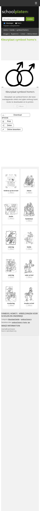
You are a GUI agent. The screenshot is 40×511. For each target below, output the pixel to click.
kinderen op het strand (11, 191)
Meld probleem (32, 34)
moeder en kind (29, 303)
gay (29, 322)
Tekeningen (9, 23)
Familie (12, 30)
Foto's (19, 23)
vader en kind (29, 275)
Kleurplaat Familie (13, 319)
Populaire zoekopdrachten (12, 25)
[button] (11, 129)
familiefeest (29, 219)
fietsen (29, 191)
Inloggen (6, 34)
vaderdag (11, 247)
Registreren (14, 34)
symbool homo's (22, 30)
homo (25, 322)
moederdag (11, 303)
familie (11, 216)
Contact (22, 34)
